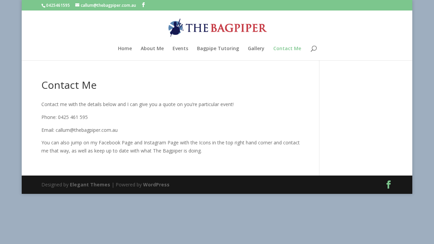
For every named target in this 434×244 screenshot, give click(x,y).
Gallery (256, 49)
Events (180, 49)
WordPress (156, 184)
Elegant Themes (90, 184)
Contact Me (287, 49)
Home (125, 49)
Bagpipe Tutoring (218, 49)
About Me (152, 49)
